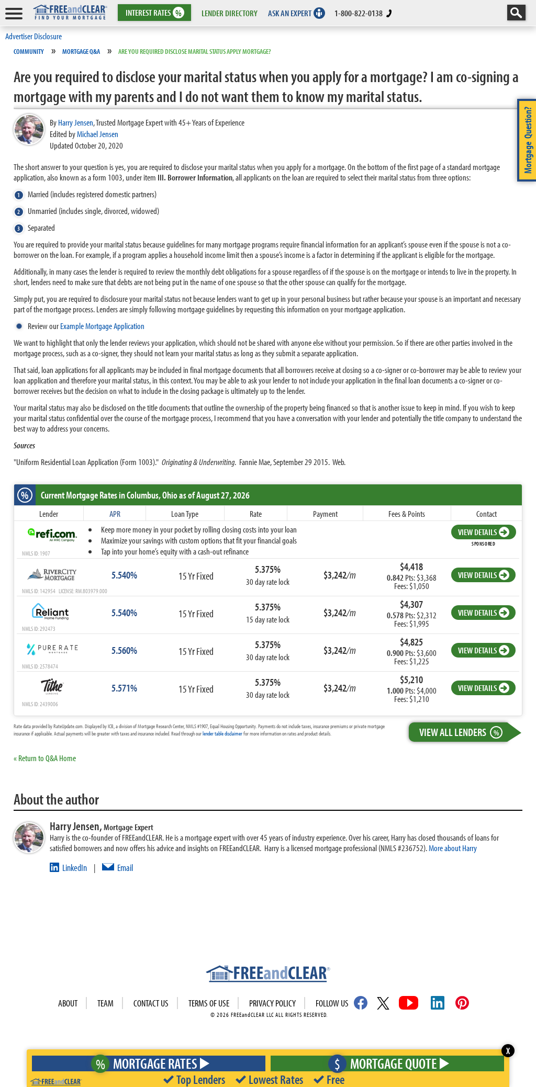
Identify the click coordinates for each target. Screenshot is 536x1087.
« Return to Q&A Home (45, 757)
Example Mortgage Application (102, 325)
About (67, 1003)
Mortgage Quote (385, 1063)
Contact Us (151, 1003)
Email (125, 868)
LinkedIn (74, 868)
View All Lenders (459, 732)
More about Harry (453, 847)
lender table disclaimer (222, 733)
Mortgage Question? (527, 140)
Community (29, 51)
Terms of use (208, 1003)
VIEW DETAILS (477, 531)
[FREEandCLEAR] (268, 975)
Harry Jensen (75, 122)
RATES (154, 13)
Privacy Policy (272, 1003)
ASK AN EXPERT (289, 12)
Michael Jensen (97, 133)
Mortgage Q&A (81, 51)
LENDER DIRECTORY (230, 12)
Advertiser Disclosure (33, 35)
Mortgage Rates (147, 1063)
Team (105, 1003)
